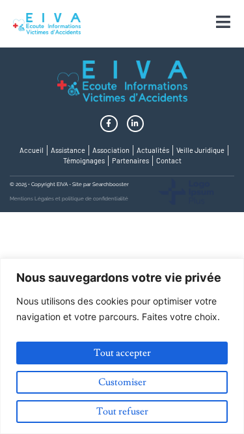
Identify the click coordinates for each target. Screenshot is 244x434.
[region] (122, 346)
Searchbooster (110, 184)
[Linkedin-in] (135, 123)
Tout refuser (122, 411)
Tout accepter (122, 353)
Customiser (122, 382)
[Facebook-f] (108, 123)
